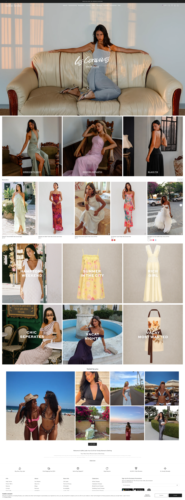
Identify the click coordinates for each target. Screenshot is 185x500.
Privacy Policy (7, 497)
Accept (175, 495)
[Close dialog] (119, 235)
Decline (161, 495)
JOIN (78, 255)
